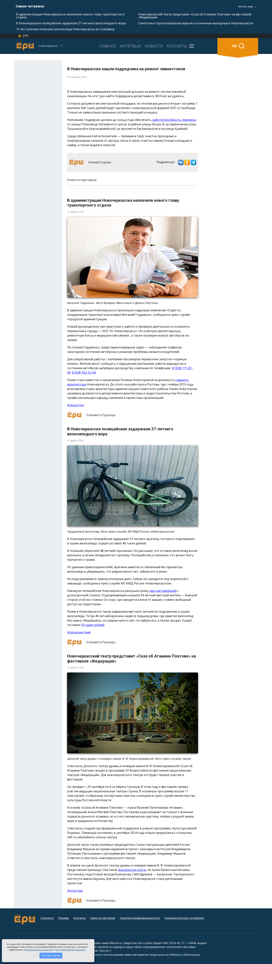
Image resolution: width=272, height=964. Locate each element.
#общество (75, 405)
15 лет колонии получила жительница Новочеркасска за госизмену (65, 29)
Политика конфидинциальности (140, 918)
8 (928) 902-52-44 (84, 372)
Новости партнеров (102, 918)
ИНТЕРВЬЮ (130, 46)
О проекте (47, 918)
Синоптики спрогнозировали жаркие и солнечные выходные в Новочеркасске (195, 23)
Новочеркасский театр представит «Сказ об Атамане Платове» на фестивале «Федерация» (194, 15)
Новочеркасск (48, 46)
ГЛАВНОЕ (107, 46)
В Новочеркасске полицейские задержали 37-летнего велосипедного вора (71, 23)
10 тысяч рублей (92, 625)
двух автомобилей (163, 591)
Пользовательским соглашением (38, 949)
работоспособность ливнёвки (174, 120)
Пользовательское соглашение (184, 918)
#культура (75, 891)
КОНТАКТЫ (177, 46)
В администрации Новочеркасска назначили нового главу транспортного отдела (70, 15)
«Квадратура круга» (132, 870)
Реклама (63, 918)
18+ (234, 45)
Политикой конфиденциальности (70, 949)
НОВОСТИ (154, 46)
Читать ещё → (247, 6)
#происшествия (78, 632)
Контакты (79, 918)
